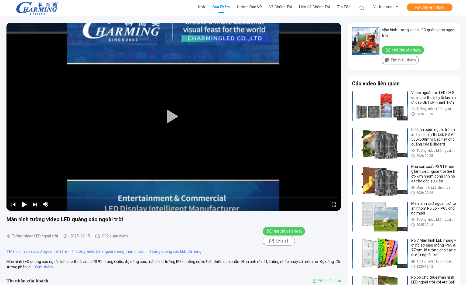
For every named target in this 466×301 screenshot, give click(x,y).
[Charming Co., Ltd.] (37, 8)
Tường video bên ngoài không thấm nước (109, 251)
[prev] (13, 204)
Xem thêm (44, 267)
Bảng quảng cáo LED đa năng (176, 251)
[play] (173, 116)
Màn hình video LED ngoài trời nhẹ (38, 251)
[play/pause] (24, 204)
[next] (35, 204)
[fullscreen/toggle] (333, 204)
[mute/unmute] (45, 204)
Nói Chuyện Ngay (429, 7)
